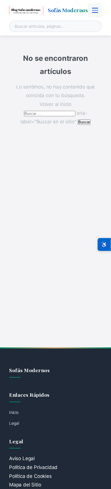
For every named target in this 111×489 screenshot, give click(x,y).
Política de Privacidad (33, 467)
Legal (14, 423)
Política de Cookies (30, 476)
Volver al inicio (55, 104)
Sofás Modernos (68, 10)
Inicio (14, 412)
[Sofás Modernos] (26, 10)
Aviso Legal (22, 458)
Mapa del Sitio (25, 485)
